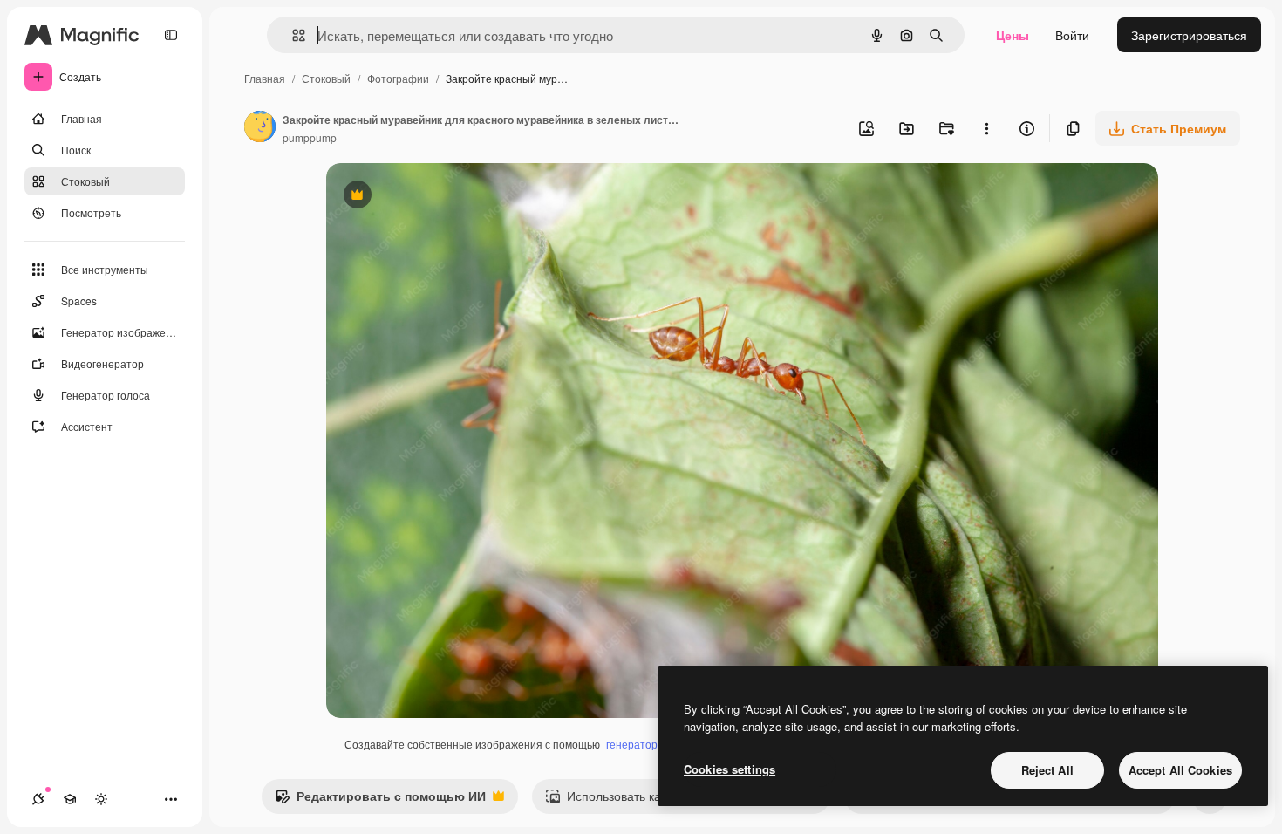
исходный (443, 197)
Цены (1012, 35)
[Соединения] (38, 799)
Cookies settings (729, 769)
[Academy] (70, 799)
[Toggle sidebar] (171, 35)
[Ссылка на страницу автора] (260, 128)
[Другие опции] (986, 128)
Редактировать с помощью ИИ (380, 800)
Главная (264, 78)
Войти (1072, 35)
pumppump (310, 137)
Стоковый (326, 78)
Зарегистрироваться (1189, 35)
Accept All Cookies (1180, 770)
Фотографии (398, 78)
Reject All (1047, 770)
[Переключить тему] (101, 799)
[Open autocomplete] (292, 35)
